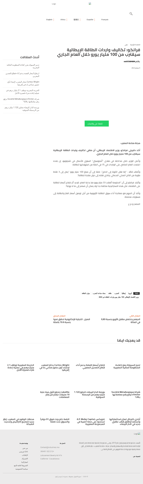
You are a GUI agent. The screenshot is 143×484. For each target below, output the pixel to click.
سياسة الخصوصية (22, 469)
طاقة (110, 293)
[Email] (89, 305)
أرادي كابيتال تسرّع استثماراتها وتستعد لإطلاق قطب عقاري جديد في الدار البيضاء (124, 421)
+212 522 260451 (47, 451)
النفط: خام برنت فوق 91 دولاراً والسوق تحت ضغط (54, 420)
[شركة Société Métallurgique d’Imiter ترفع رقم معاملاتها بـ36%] (124, 382)
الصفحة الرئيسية (135, 44)
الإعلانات (25, 455)
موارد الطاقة (86, 293)
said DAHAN (129, 61)
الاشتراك (25, 459)
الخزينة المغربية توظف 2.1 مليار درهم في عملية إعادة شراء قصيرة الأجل (20, 367)
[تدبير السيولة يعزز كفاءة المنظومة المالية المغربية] (124, 354)
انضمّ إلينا (24, 462)
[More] (83, 305)
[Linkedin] (115, 305)
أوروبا (130, 293)
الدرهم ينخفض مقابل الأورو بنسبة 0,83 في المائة (120, 320)
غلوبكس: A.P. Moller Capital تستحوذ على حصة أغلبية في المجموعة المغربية (91, 421)
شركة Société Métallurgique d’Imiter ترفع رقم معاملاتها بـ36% (125, 394)
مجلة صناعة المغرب (99, 293)
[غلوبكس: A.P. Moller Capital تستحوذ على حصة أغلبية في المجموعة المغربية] (89, 409)
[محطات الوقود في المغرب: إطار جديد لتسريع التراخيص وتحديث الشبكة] (18, 409)
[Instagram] (138, 461)
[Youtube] (124, 461)
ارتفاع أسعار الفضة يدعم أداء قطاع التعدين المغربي (90, 366)
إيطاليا (124, 293)
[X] (102, 305)
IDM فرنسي (23, 452)
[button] (131, 13)
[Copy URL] (121, 305)
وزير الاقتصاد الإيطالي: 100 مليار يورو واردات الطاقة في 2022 (119, 297)
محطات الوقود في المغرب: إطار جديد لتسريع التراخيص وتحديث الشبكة (18, 421)
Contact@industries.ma (49, 447)
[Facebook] (95, 305)
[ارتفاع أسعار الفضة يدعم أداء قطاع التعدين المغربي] (89, 354)
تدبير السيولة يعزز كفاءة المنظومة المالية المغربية (126, 366)
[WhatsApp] (108, 305)
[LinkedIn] (129, 461)
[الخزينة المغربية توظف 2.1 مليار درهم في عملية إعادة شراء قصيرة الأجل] (18, 354)
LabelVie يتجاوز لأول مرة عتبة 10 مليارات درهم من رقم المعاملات (54, 394)
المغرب (116, 293)
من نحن (25, 448)
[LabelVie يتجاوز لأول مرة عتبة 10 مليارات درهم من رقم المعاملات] (54, 382)
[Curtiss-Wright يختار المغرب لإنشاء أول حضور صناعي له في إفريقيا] (54, 354)
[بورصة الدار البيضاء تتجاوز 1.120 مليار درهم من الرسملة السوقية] (89, 382)
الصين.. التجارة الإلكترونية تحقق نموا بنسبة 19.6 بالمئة (71, 320)
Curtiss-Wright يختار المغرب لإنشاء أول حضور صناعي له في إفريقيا (54, 367)
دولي (126, 44)
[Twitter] (120, 461)
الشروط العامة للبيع (21, 465)
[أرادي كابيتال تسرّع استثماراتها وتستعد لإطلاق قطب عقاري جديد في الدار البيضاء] (124, 409)
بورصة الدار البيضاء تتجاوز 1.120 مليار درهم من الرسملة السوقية (89, 394)
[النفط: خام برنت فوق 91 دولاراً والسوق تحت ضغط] (54, 409)
